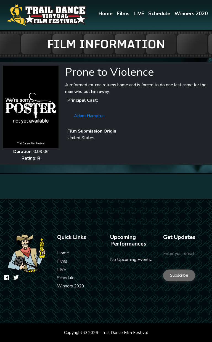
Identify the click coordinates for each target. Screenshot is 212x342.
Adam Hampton (89, 116)
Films (123, 13)
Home (106, 13)
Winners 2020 (191, 13)
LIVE (139, 13)
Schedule (159, 13)
